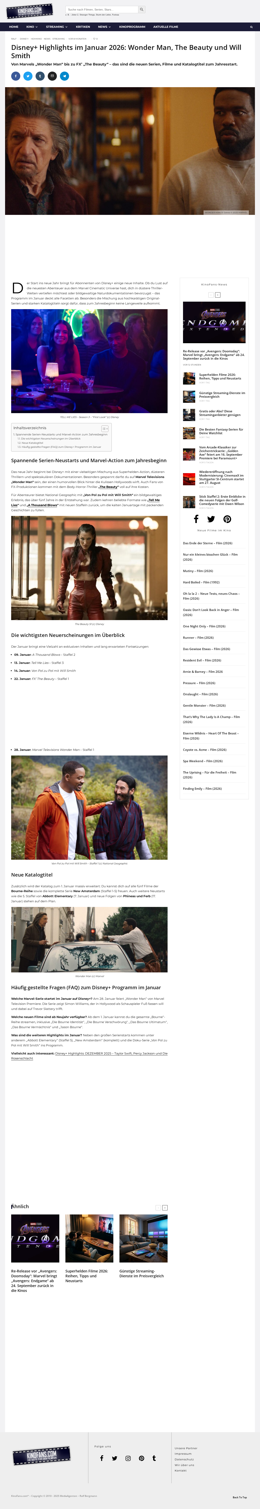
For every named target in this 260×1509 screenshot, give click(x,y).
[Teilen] (15, 76)
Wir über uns (184, 1465)
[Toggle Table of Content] (102, 428)
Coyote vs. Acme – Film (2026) (204, 750)
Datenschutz (184, 1459)
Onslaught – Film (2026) (200, 694)
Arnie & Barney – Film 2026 (203, 672)
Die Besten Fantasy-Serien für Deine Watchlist (221, 431)
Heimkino (36, 39)
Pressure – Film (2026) (199, 683)
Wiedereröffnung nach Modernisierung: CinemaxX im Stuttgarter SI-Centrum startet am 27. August (221, 477)
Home (13, 27)
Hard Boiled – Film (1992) (201, 582)
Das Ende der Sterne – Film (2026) (207, 543)
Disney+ (24, 39)
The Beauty (108, 487)
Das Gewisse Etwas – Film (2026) (206, 649)
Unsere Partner (186, 1448)
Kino (30, 27)
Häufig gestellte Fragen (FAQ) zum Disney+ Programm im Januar (61, 446)
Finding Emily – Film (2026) (202, 789)
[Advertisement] (94, 249)
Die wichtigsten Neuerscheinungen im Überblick (50, 438)
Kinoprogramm (132, 27)
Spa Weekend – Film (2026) (203, 761)
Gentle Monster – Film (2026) (204, 705)
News (102, 27)
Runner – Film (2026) (198, 638)
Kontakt (181, 1470)
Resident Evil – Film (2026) (202, 660)
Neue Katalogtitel (32, 442)
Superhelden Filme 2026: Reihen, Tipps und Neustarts (86, 1276)
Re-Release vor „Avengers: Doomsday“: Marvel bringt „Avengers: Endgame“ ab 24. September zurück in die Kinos (34, 1281)
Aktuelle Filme (165, 27)
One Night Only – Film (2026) (204, 626)
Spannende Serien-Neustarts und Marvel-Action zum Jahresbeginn (61, 434)
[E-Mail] (52, 76)
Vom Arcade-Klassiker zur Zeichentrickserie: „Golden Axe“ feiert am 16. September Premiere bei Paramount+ (220, 452)
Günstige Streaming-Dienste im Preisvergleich (141, 1273)
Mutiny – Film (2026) (198, 571)
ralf (13, 39)
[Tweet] (27, 76)
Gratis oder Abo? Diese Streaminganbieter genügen (220, 413)
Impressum (183, 1453)
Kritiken (83, 27)
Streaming (55, 27)
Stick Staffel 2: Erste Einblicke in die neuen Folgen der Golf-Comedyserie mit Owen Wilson (222, 500)
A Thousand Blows (42, 505)
